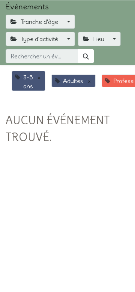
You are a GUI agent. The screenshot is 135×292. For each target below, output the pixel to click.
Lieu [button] (99, 39)
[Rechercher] (86, 56)
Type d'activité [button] (39, 39)
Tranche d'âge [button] (39, 21)
